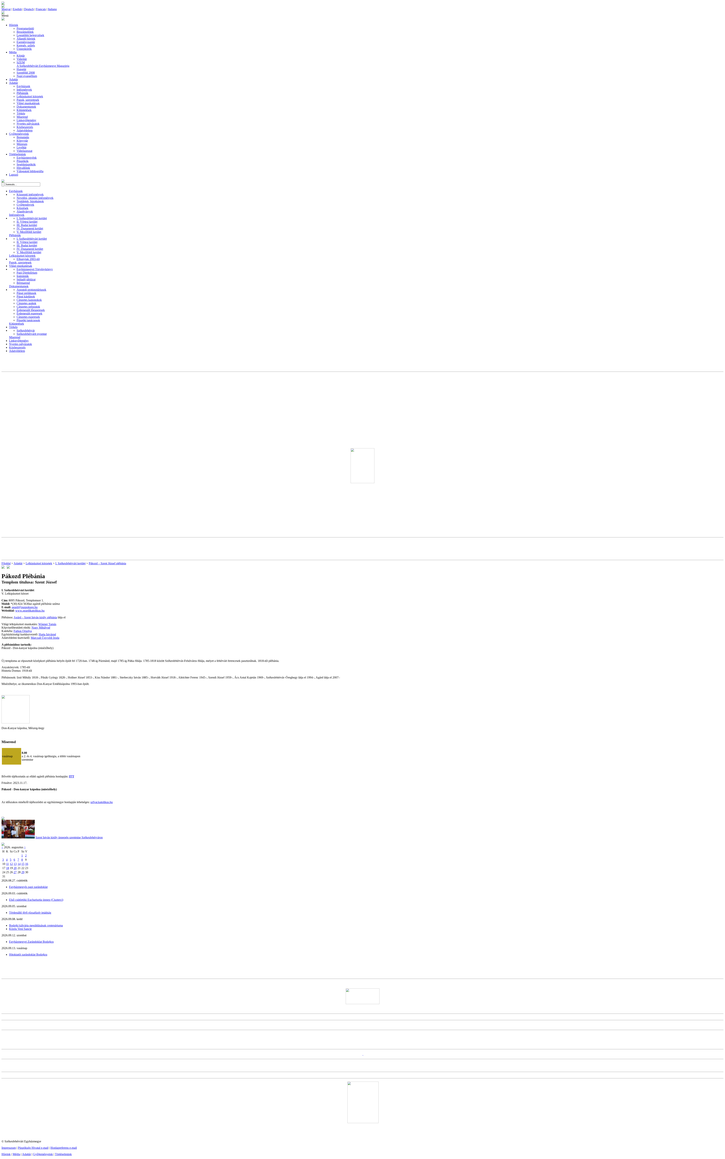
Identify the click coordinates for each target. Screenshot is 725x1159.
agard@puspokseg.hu (25, 607)
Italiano (52, 9)
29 (22, 872)
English (17, 9)
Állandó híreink (26, 38)
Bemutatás (23, 137)
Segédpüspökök (26, 164)
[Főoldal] (3, 6)
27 (15, 872)
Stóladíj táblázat (26, 279)
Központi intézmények (30, 194)
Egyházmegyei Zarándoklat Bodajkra (31, 941)
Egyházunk (23, 86)
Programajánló (25, 28)
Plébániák (22, 93)
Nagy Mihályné (41, 627)
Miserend (22, 116)
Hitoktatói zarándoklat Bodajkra (28, 954)
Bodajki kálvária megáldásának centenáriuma (36, 925)
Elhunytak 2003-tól (28, 259)
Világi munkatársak (28, 103)
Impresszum (9, 1147)
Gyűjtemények (25, 204)
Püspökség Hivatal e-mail (33, 1147)
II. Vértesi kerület (27, 221)
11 (7, 863)
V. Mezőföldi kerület (29, 231)
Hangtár (21, 69)
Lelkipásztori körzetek (30, 96)
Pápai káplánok (26, 296)
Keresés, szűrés (26, 45)
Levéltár (21, 147)
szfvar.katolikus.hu (101, 802)
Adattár (13, 79)
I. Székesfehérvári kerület (32, 218)
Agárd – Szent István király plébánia (35, 617)
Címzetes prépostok (28, 306)
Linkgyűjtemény (26, 120)
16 (26, 863)
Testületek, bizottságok (30, 201)
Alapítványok (25, 211)
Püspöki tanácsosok (28, 320)
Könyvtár (22, 140)
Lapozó (13, 174)
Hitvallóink (23, 167)
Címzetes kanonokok (29, 299)
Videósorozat (24, 150)
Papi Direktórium (27, 272)
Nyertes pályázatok (28, 123)
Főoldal (6, 563)
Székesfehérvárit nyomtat (32, 333)
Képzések (22, 208)
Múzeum (22, 144)
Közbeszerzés (25, 127)
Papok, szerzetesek (28, 99)
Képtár (21, 55)
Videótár (22, 59)
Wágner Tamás (47, 624)
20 (15, 868)
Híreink (13, 25)
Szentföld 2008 (26, 72)
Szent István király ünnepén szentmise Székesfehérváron (69, 837)
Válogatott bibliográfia (30, 171)
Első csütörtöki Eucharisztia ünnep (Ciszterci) (36, 899)
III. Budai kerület (27, 225)
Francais (41, 9)
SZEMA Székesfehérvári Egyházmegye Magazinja (43, 64)
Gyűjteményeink (19, 133)
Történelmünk (17, 154)
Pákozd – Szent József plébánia (107, 563)
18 (7, 868)
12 (11, 863)
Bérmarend (23, 282)
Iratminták (23, 276)
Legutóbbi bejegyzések (30, 35)
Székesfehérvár (26, 330)
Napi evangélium (27, 76)
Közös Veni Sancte (20, 928)
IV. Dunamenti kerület (30, 228)
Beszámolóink (25, 31)
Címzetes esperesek (28, 316)
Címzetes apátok (26, 303)
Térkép (21, 113)
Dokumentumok (26, 106)
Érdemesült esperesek (29, 313)
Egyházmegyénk (27, 157)
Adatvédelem (24, 130)
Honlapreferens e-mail (63, 1147)
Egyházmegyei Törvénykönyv (35, 269)
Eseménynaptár (26, 42)
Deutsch (29, 9)
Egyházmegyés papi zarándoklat (28, 887)
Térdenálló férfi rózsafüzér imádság (30, 912)
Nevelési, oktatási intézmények (35, 197)
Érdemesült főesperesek (31, 310)
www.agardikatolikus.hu (30, 610)
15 (22, 863)
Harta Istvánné (47, 634)
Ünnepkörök (24, 48)
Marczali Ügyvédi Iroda (45, 637)
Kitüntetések (24, 110)
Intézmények (24, 89)
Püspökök (23, 161)
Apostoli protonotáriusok (31, 289)
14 (19, 863)
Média (13, 52)
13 (15, 863)
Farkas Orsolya (23, 631)
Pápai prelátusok (26, 293)
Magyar (6, 9)
